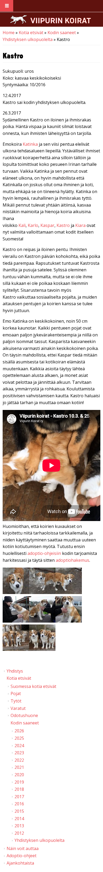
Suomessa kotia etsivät (33, 686)
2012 (19, 833)
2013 (19, 826)
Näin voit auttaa (23, 848)
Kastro (63, 225)
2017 (19, 797)
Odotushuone (24, 715)
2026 (19, 731)
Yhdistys (15, 671)
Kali (22, 225)
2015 (19, 811)
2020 (19, 775)
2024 (19, 745)
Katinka (30, 144)
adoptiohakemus (72, 560)
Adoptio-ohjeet (21, 856)
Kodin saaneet (62, 32)
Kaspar (47, 225)
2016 (19, 804)
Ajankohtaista (20, 863)
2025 (19, 738)
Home (9, 32)
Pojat (16, 693)
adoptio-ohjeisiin (44, 553)
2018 (19, 789)
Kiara (80, 225)
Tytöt (16, 701)
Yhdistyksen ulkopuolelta (28, 39)
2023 (19, 753)
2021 (19, 767)
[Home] (50, 19)
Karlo (33, 225)
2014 (19, 818)
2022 (19, 760)
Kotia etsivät (31, 32)
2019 (19, 782)
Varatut (18, 708)
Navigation (6, 6)
